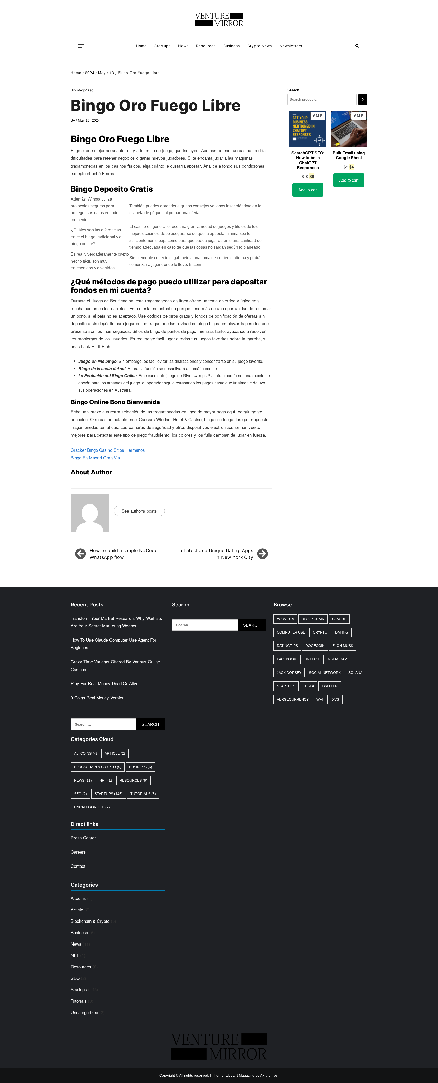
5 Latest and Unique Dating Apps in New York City (216, 554)
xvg (335, 699)
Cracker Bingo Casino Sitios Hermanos (108, 450)
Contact (78, 866)
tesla (308, 686)
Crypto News (259, 46)
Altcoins (85, 753)
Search (293, 90)
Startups (162, 46)
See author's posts (139, 511)
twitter (330, 686)
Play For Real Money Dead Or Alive (104, 683)
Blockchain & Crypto (97, 767)
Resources (206, 46)
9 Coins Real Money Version (97, 697)
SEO (80, 794)
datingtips (287, 646)
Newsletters (291, 46)
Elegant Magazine (240, 1075)
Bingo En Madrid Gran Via (95, 457)
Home (141, 46)
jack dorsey (289, 673)
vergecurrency (293, 699)
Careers (78, 852)
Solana (355, 673)
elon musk (342, 646)
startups (286, 686)
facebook (286, 659)
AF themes (269, 1075)
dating (341, 632)
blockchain (313, 619)
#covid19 (285, 619)
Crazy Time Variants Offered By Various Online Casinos (115, 665)
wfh (320, 699)
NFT (105, 780)
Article (115, 753)
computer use (291, 632)
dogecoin (315, 646)
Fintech (311, 659)
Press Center (83, 837)
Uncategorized (92, 807)
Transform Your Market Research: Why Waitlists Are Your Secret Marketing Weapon (116, 622)
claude (339, 619)
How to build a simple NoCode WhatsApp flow (123, 554)
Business (231, 46)
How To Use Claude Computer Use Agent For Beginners (113, 644)
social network (325, 673)
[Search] (362, 99)
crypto (320, 632)
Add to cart (308, 190)
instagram (337, 659)
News (183, 46)
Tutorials (143, 794)
